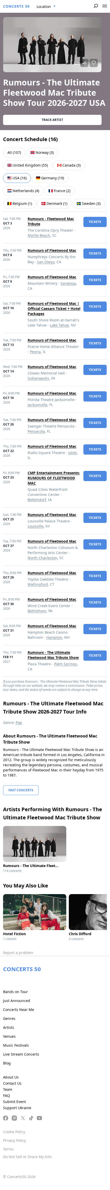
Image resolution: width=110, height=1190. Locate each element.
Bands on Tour (15, 991)
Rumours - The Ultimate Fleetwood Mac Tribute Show (53, 655)
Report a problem (18, 952)
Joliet (72, 452)
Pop (19, 722)
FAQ (6, 1095)
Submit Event (14, 1101)
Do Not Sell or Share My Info (27, 1156)
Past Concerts (20, 790)
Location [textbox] (44, 6)
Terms (8, 1149)
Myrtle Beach (39, 235)
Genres (9, 1018)
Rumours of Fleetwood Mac (52, 250)
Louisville (35, 526)
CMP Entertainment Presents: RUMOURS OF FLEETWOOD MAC (54, 477)
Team (7, 1089)
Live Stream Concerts (21, 1054)
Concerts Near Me (18, 1009)
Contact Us (12, 1083)
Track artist (52, 120)
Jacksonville (37, 404)
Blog (7, 1063)
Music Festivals (16, 1045)
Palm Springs (65, 663)
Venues (9, 1036)
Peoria (35, 351)
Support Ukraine (17, 1107)
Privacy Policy (14, 1140)
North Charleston (42, 557)
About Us (11, 1077)
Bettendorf (37, 499)
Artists (8, 1027)
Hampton (54, 637)
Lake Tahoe (59, 325)
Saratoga (68, 283)
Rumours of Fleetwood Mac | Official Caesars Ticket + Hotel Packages (54, 308)
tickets (95, 222)
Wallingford (38, 584)
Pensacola (36, 431)
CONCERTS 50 (16, 6)
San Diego (45, 261)
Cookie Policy (14, 1131)
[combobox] (46, 7)
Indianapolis (38, 378)
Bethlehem (37, 610)
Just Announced (16, 1000)
